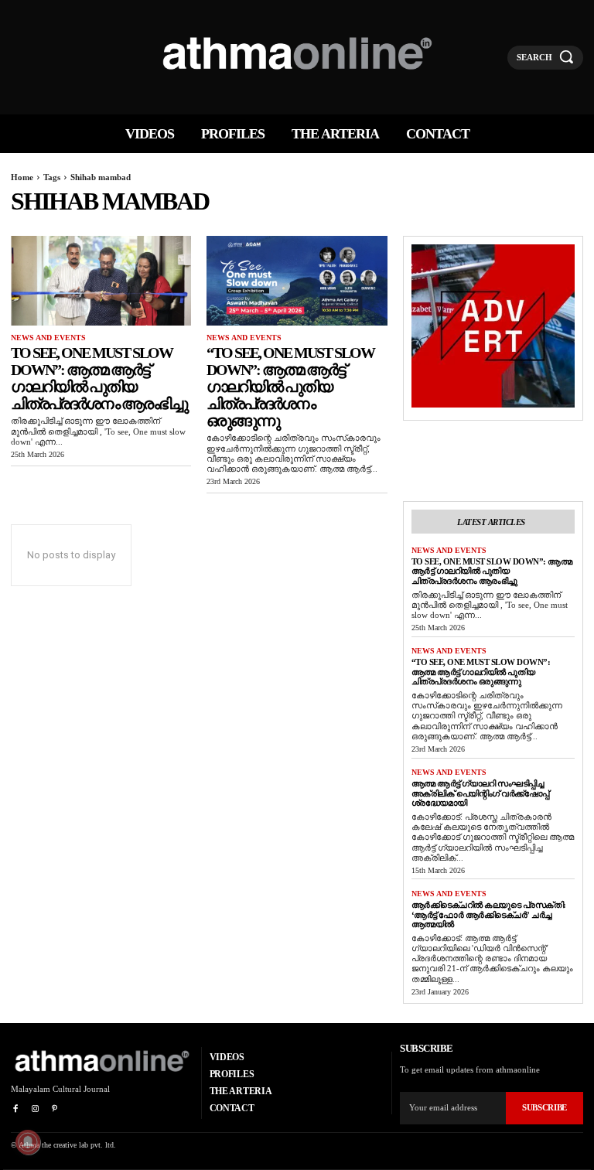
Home (22, 177)
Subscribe (544, 1107)
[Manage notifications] (27, 1142)
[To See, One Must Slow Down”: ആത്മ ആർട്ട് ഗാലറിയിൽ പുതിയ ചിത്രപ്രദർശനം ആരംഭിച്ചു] (101, 281)
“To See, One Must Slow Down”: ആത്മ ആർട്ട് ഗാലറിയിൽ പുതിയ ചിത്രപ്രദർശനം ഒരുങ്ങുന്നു (290, 386)
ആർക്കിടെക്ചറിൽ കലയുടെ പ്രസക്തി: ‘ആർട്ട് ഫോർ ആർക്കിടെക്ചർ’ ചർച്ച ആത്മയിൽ (488, 914)
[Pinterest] (54, 1109)
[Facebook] (15, 1109)
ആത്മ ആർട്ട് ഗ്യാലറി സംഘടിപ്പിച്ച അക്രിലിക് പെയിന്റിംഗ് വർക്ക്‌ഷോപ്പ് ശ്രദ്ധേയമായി (480, 793)
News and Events (48, 337)
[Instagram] (34, 1109)
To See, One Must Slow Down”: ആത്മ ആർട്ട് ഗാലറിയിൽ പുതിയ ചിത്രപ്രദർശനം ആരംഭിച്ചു (99, 378)
